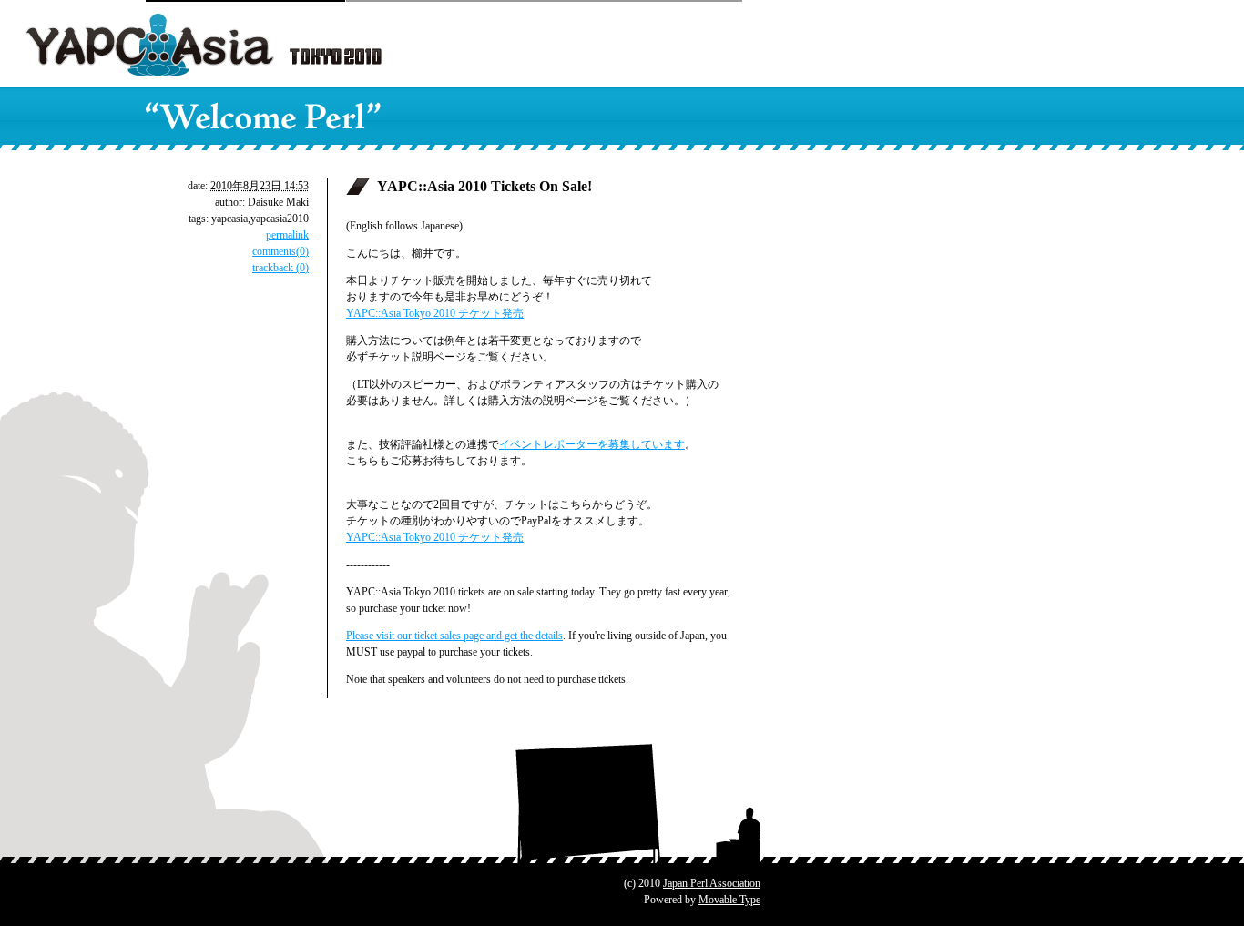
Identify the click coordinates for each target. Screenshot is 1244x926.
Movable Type (729, 899)
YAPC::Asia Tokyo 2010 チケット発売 (435, 313)
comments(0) (280, 251)
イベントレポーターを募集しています (592, 444)
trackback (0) (280, 267)
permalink (287, 235)
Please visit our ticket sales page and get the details (454, 635)
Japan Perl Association (711, 883)
